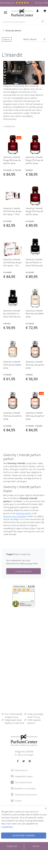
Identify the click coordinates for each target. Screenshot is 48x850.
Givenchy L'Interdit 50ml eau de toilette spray (12, 364)
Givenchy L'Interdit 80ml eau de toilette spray (35, 313)
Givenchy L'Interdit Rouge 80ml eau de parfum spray (12, 160)
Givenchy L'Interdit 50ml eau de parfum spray (12, 415)
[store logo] (22, 13)
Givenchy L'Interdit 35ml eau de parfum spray (35, 364)
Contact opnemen (23, 571)
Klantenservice (21, 770)
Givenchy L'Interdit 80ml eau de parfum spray (35, 415)
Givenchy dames (13, 30)
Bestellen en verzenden (25, 788)
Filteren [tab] (6, 39)
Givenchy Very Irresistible (14, 516)
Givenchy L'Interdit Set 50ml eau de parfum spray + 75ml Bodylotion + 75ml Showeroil (12, 214)
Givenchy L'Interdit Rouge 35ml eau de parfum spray (34, 160)
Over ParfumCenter (23, 782)
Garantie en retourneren (26, 794)
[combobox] (24, 21)
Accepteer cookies (24, 835)
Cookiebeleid (7, 826)
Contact (18, 800)
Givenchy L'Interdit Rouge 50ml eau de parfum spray (34, 211)
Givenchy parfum (23, 513)
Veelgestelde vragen (24, 776)
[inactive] (23, 595)
